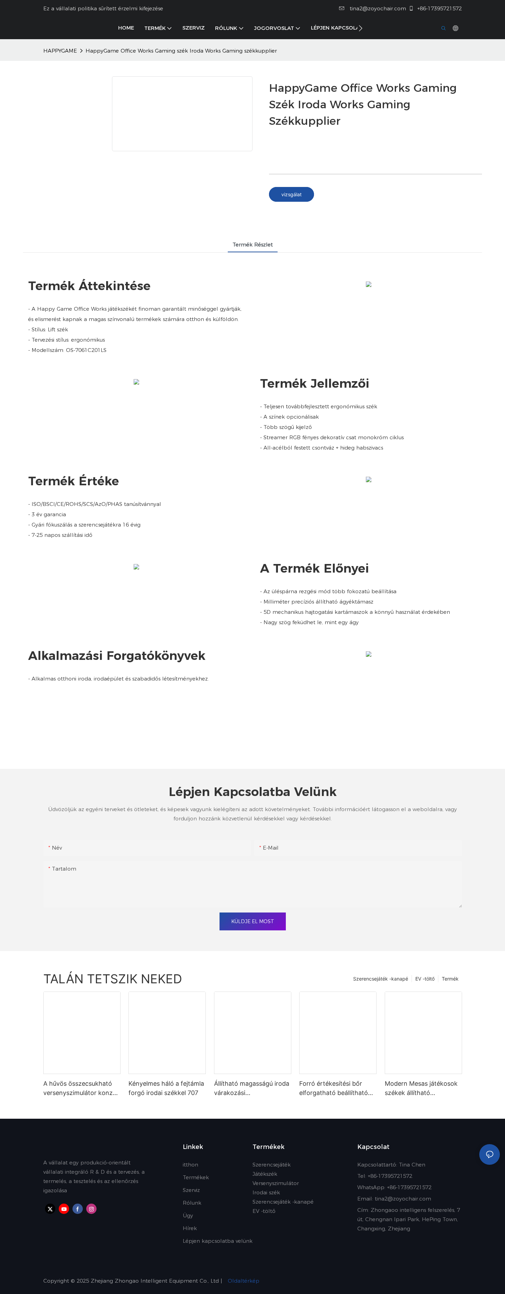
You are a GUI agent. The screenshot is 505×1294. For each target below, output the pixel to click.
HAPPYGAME (60, 50)
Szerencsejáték (271, 1164)
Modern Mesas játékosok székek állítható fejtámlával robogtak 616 (421, 1088)
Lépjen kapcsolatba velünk (217, 1241)
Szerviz (191, 1190)
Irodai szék (266, 1192)
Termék (450, 979)
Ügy (188, 1215)
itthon (190, 1164)
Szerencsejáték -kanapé (380, 979)
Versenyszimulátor (275, 1183)
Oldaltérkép (242, 1281)
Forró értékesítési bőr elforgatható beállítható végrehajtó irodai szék (333, 1088)
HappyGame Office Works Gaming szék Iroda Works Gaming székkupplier (181, 50)
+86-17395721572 (439, 8)
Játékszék (264, 1174)
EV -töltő (425, 979)
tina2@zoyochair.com (377, 8)
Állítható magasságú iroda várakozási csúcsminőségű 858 (251, 1088)
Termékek (196, 1177)
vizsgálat (291, 194)
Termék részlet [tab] (253, 244)
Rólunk (192, 1202)
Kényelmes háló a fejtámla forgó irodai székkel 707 (166, 1088)
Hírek (190, 1228)
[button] (360, 28)
